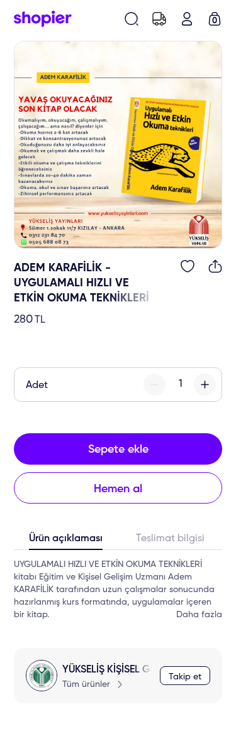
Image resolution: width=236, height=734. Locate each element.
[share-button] (215, 266)
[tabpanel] (118, 589)
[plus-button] (205, 385)
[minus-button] (154, 385)
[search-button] (131, 18)
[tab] (66, 541)
